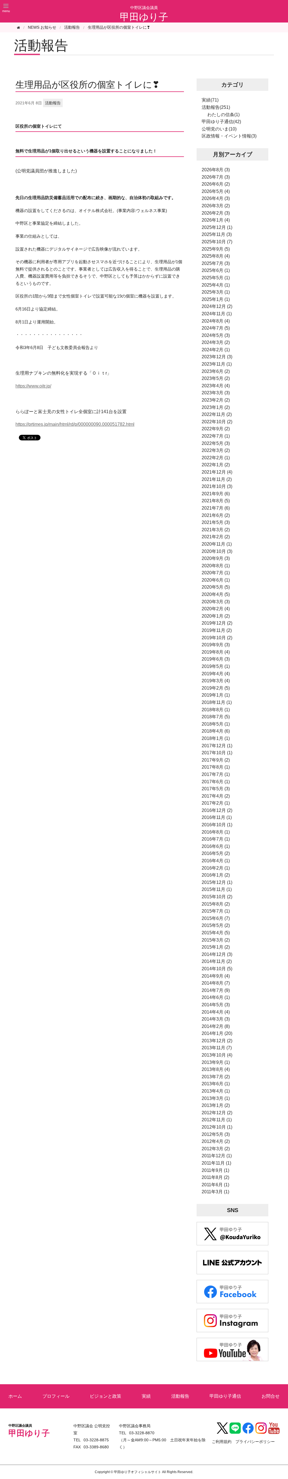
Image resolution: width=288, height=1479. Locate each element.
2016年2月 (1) (216, 868)
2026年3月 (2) (216, 205)
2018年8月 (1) (216, 709)
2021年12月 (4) (217, 472)
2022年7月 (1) (216, 436)
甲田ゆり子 (144, 17)
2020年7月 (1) (216, 572)
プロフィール (55, 1396)
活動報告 (72, 27)
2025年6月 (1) (216, 270)
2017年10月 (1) (217, 752)
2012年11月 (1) (217, 1119)
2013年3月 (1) (216, 1098)
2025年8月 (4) (216, 256)
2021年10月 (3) (217, 486)
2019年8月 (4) (216, 652)
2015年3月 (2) (216, 940)
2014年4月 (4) (216, 1012)
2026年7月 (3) (216, 177)
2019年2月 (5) (216, 688)
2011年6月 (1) (215, 1184)
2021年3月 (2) (216, 529)
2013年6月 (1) (216, 1083)
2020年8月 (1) (216, 565)
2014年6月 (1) (216, 997)
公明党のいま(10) (219, 129)
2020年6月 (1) (216, 580)
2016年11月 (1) (217, 817)
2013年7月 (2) (216, 1076)
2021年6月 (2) (216, 515)
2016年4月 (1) (216, 860)
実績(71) (210, 100)
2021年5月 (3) (216, 522)
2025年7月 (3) (216, 263)
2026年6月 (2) (216, 184)
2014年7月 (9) (216, 990)
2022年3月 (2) (216, 450)
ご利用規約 (221, 1441)
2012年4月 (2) (216, 1141)
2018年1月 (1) (216, 738)
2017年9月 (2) (216, 760)
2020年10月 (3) (217, 551)
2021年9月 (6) (216, 493)
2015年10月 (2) (217, 896)
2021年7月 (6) (216, 508)
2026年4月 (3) (216, 198)
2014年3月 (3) (216, 1019)
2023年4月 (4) (216, 385)
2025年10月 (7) (217, 241)
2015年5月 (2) (216, 925)
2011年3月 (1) (215, 1191)
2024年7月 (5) (216, 328)
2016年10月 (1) (217, 824)
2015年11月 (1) (217, 889)
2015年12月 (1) (217, 882)
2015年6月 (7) (216, 918)
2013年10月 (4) (217, 1055)
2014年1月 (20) (217, 1033)
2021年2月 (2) (216, 536)
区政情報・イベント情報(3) (229, 136)
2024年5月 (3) (216, 335)
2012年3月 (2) (216, 1148)
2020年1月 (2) (216, 616)
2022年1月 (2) (216, 464)
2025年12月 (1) (217, 227)
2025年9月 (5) (216, 249)
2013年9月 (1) (216, 1062)
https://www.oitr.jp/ (33, 386)
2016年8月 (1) (216, 832)
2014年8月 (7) (216, 983)
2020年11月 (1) (217, 544)
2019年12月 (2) (217, 623)
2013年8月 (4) (216, 1069)
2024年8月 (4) (216, 321)
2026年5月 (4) (216, 191)
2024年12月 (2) (217, 306)
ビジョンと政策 (105, 1396)
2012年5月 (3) (216, 1134)
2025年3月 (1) (216, 292)
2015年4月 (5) (216, 932)
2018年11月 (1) (217, 702)
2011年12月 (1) (217, 1155)
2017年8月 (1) (216, 767)
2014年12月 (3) (217, 954)
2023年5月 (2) (216, 378)
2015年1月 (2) (216, 947)
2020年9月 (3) (216, 558)
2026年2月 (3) (216, 213)
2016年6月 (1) (216, 846)
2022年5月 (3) (216, 443)
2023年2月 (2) (216, 400)
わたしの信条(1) (223, 114)
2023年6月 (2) (216, 371)
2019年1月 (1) (216, 695)
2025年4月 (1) (216, 285)
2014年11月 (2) (217, 961)
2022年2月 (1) (216, 457)
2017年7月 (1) (216, 774)
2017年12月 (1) (217, 745)
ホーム (15, 1396)
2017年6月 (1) (216, 781)
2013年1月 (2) (216, 1105)
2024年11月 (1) (217, 313)
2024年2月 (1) (216, 349)
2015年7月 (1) (216, 911)
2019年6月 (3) (216, 659)
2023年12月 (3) (217, 356)
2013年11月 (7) (217, 1047)
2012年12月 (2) (217, 1112)
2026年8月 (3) (216, 169)
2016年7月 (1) (216, 839)
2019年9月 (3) (216, 644)
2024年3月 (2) (216, 342)
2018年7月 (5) (216, 716)
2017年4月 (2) (216, 796)
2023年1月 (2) (216, 407)
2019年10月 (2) (217, 637)
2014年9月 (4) (216, 976)
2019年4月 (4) (216, 673)
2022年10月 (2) (217, 421)
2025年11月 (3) (217, 234)
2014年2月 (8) (216, 1026)
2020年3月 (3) (216, 601)
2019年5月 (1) (216, 666)
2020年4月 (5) (216, 594)
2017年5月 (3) (216, 788)
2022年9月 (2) (216, 428)
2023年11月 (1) (217, 364)
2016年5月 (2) (216, 853)
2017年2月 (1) (216, 803)
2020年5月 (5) (216, 587)
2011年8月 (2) (215, 1177)
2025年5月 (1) (216, 277)
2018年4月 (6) (216, 731)
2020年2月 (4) (216, 608)
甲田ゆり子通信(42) (221, 121)
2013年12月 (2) (217, 1040)
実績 (146, 1396)
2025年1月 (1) (216, 299)
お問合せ (271, 1396)
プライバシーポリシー (255, 1441)
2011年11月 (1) (216, 1163)
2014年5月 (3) (216, 1004)
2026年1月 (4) (216, 220)
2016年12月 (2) (217, 810)
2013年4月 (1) (216, 1091)
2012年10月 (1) (217, 1127)
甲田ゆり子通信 (225, 1396)
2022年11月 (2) (217, 414)
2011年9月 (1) (215, 1170)
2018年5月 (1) (216, 724)
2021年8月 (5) (216, 500)
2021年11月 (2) (217, 479)
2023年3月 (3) (216, 392)
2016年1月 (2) (216, 875)
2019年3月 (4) (216, 680)
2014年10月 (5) (217, 968)
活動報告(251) (216, 107)
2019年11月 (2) (217, 630)
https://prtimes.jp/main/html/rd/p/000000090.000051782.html (74, 424)
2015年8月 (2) (216, 904)
